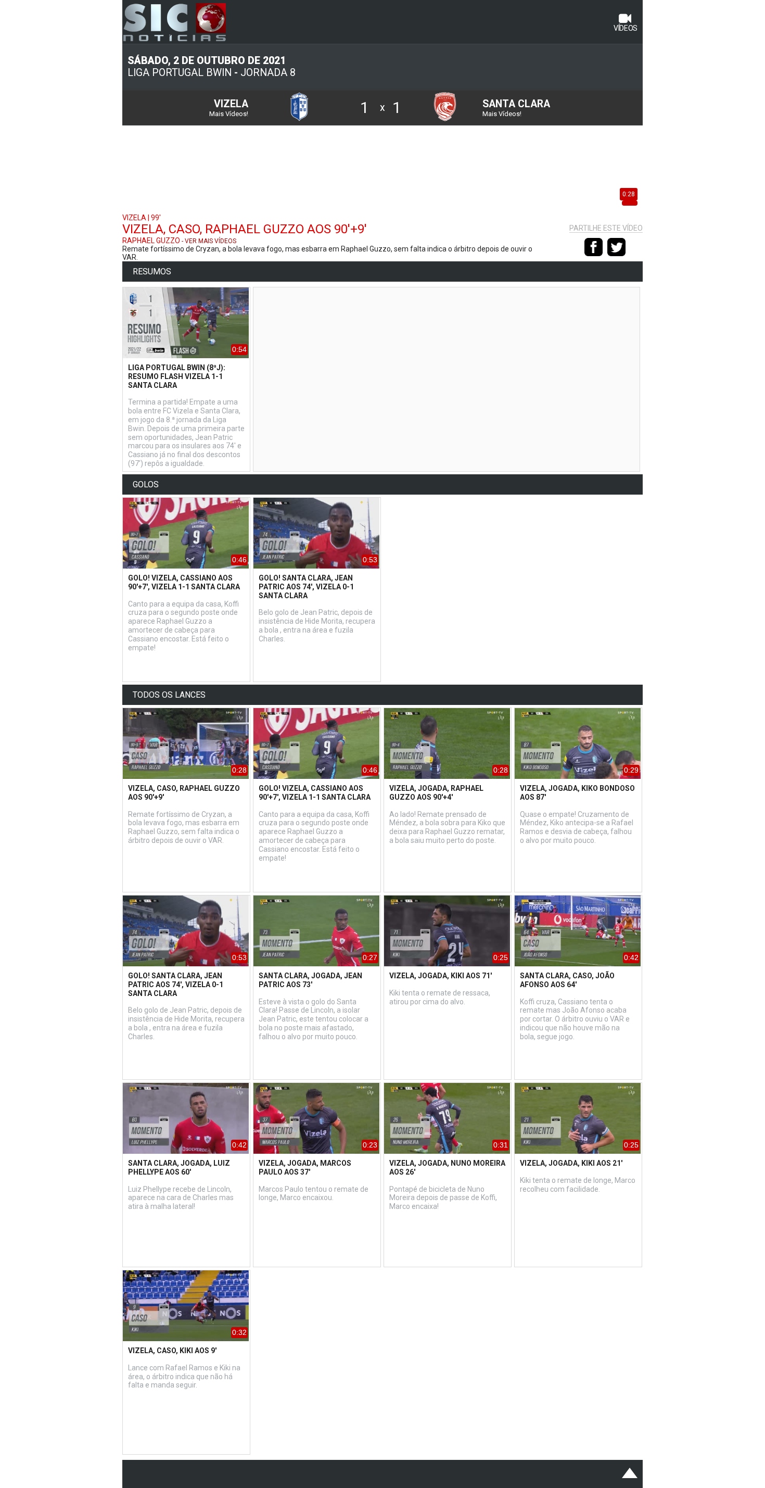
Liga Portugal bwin (180, 73)
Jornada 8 (268, 73)
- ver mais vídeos (209, 241)
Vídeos (626, 28)
